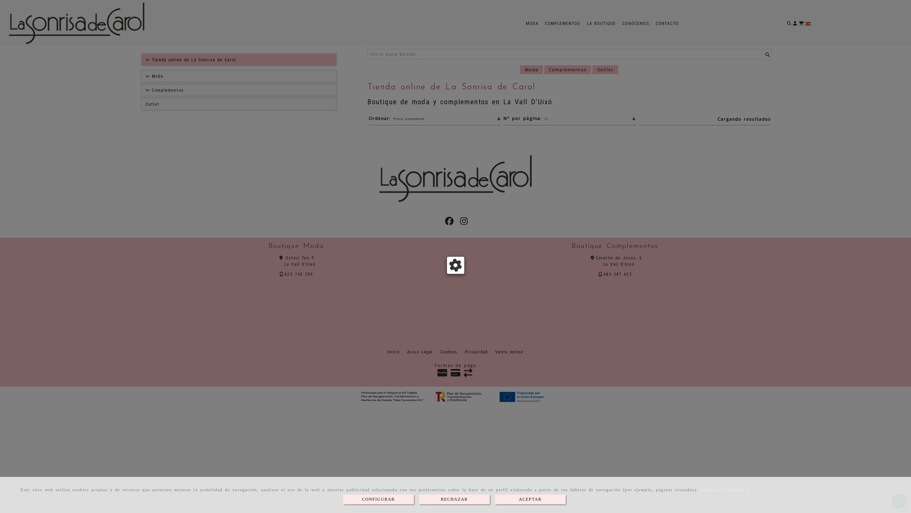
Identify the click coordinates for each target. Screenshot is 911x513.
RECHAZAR (454, 499)
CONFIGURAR (378, 499)
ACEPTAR (530, 499)
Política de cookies (722, 489)
